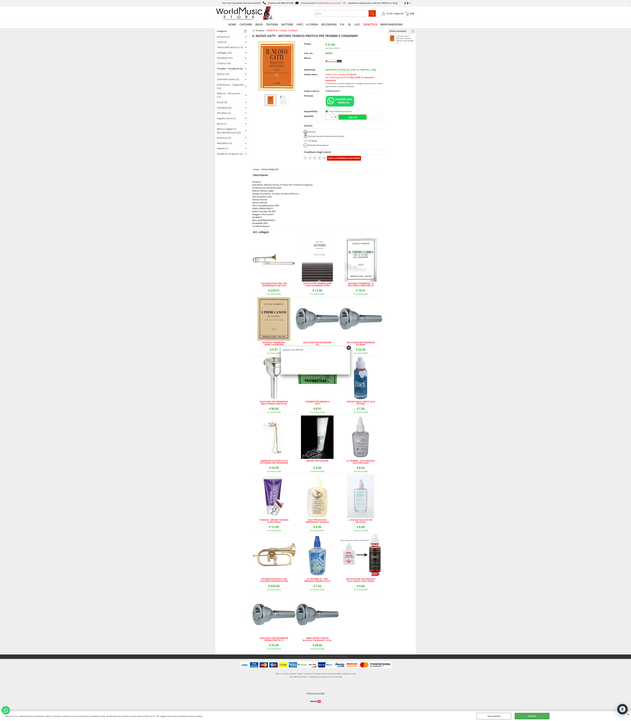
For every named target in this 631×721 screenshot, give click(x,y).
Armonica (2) (224, 137)
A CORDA (312, 24)
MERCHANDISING (391, 24)
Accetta (532, 716)
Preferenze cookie (315, 693)
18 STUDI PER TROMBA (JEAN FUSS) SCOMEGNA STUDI (317, 284)
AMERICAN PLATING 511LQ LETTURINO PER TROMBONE (274, 462)
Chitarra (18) (224, 63)
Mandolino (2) (224, 143)
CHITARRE (246, 24)
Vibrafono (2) (224, 112)
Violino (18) (223, 74)
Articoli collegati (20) (269, 169)
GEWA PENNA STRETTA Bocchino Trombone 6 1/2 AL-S (317, 639)
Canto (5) (222, 42)
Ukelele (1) (222, 148)
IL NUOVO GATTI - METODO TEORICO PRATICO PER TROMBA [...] (405, 39)
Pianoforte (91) (225, 57)
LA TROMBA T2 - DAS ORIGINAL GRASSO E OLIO (317, 580)
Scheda (256, 169)
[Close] (349, 348)
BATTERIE (287, 24)
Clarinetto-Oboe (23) (228, 79)
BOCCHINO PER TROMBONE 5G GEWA (361, 343)
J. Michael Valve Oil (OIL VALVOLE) (361, 521)
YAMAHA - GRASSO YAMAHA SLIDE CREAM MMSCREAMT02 (274, 521)
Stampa (312, 131)
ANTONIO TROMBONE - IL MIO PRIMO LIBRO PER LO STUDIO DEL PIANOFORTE (361, 284)
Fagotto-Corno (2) (226, 118)
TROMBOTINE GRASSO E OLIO (317, 403)
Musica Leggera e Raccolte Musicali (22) (229, 130)
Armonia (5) (223, 36)
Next (299, 66)
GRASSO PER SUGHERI (317, 461)
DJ (349, 24)
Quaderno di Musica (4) (230, 153)
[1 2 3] (331, 117)
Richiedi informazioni (318, 145)
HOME (232, 24)
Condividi (312, 140)
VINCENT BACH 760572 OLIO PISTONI (361, 403)
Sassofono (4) (224, 107)
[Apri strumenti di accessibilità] (622, 709)
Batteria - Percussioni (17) (228, 95)
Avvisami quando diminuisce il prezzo (326, 136)
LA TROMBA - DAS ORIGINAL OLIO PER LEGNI (360, 462)
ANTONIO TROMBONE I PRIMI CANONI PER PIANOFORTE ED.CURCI (274, 343)
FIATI (300, 24)
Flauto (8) (222, 102)
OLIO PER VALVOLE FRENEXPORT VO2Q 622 (317, 521)
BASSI (259, 24)
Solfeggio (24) (224, 52)
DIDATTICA (370, 24)
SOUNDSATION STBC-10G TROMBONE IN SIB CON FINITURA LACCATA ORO (274, 284)
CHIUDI (628, 714)
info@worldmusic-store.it (328, 2)
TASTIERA (272, 24)
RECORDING (329, 24)
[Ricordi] (333, 64)
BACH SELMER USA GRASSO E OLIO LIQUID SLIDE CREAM (360, 580)
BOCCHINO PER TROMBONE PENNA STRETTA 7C (274, 639)
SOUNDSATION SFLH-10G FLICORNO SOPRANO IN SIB (274, 580)
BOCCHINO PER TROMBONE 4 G (317, 343)
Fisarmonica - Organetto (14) (230, 86)
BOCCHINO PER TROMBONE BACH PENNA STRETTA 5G (274, 403)
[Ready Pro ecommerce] (315, 701)
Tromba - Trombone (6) (230, 68)
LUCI (357, 24)
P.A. (342, 24)
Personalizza (494, 716)
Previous (254, 66)
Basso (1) (222, 123)
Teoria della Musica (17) (230, 47)
